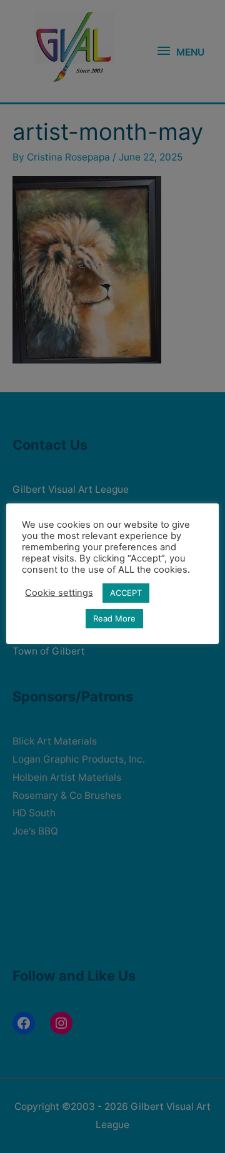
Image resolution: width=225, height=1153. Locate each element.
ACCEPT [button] (126, 593)
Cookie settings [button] (59, 592)
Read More (114, 618)
